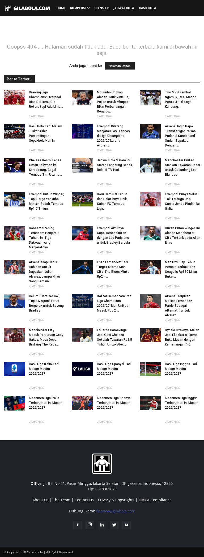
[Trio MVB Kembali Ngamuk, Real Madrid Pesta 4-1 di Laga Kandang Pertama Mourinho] (150, 97)
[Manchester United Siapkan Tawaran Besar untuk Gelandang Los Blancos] (150, 165)
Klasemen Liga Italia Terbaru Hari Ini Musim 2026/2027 (45, 402)
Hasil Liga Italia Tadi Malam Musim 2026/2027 (44, 368)
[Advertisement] (102, 32)
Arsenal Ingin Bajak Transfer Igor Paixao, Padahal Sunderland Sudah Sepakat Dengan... (181, 135)
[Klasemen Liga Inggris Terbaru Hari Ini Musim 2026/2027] (150, 403)
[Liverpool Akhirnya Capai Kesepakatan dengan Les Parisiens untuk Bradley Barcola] (82, 233)
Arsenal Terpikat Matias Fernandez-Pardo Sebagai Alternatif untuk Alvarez (179, 305)
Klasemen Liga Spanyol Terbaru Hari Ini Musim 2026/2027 (114, 402)
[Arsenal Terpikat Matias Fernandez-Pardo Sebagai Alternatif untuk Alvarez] (150, 301)
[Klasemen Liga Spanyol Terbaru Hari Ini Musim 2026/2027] (82, 403)
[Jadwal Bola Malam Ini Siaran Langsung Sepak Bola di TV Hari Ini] (82, 165)
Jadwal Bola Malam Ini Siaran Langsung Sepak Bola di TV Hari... (114, 165)
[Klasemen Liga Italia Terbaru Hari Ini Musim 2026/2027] (14, 403)
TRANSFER (101, 8)
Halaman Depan (120, 65)
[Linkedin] (102, 525)
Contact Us (84, 499)
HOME (61, 8)
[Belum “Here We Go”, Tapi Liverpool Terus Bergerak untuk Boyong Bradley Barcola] (14, 301)
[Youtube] (126, 525)
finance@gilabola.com (115, 510)
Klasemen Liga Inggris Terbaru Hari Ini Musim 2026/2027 (181, 402)
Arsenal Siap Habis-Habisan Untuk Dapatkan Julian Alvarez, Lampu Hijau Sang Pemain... (44, 271)
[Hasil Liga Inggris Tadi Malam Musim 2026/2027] (150, 369)
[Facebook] (77, 525)
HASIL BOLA (147, 8)
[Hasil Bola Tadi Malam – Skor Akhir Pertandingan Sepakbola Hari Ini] (14, 131)
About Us (40, 499)
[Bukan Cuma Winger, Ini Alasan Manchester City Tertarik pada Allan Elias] (150, 233)
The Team (61, 499)
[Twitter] (114, 525)
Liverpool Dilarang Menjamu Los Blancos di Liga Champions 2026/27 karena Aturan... (113, 135)
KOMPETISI (78, 8)
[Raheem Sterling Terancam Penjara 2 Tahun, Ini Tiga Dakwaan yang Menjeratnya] (14, 233)
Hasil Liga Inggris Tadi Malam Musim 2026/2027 (181, 368)
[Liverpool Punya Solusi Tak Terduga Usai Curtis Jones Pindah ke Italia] (150, 199)
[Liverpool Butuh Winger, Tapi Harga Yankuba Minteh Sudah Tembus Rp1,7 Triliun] (14, 199)
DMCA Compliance (155, 499)
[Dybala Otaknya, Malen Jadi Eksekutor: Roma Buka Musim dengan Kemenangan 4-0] (150, 335)
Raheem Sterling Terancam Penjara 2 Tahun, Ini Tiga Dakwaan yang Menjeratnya (44, 237)
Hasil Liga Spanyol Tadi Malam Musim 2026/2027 (114, 368)
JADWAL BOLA (123, 8)
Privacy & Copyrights (116, 499)
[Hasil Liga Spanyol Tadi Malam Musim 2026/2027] (82, 369)
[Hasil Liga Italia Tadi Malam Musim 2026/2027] (14, 369)
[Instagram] (90, 525)
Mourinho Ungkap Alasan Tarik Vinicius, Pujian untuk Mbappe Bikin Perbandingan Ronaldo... (113, 101)
